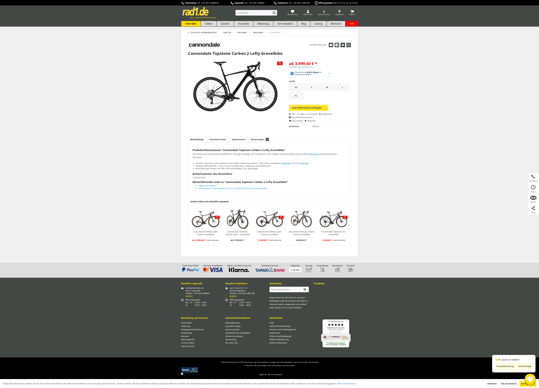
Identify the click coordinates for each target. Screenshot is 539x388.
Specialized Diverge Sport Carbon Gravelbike (206, 233)
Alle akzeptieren (509, 383)
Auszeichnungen (233, 326)
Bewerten (311, 120)
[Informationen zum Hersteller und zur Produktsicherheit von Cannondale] (204, 45)
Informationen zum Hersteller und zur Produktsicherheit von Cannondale (232, 188)
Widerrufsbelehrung (279, 339)
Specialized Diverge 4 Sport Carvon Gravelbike (301, 233)
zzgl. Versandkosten (305, 67)
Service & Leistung (234, 336)
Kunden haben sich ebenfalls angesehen (209, 201)
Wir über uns (231, 342)
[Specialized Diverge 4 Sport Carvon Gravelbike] (301, 219)
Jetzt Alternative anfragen (306, 107)
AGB (271, 322)
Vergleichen (326, 114)
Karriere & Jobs (232, 329)
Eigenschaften (238, 139)
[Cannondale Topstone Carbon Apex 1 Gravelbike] (238, 219)
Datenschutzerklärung (280, 326)
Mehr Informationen (346, 383)
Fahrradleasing (232, 322)
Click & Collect (187, 342)
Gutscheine (186, 322)
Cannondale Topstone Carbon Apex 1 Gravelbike (237, 233)
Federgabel (313, 154)
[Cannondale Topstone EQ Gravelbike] (333, 219)
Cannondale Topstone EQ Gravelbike (333, 233)
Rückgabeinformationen (192, 329)
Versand (185, 336)
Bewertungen (259, 139)
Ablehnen (492, 383)
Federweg (303, 163)
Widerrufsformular (278, 342)
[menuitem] (256, 14)
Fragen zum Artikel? (207, 185)
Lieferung (185, 326)
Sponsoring (230, 339)
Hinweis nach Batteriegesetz (283, 329)
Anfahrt (189, 296)
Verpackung (186, 333)
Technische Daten (217, 139)
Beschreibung (196, 139)
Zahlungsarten (188, 339)
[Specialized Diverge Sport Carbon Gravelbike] (206, 219)
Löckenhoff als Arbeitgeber (238, 333)
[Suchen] (274, 13)
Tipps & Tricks (187, 346)
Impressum (275, 333)
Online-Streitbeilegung (280, 336)
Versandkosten (263, 362)
